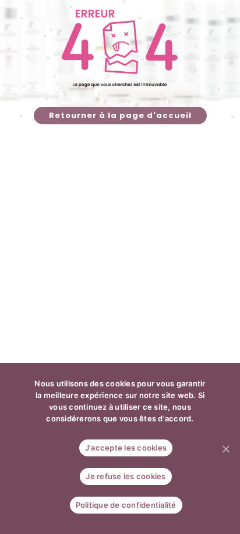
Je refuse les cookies (125, 476)
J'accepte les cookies (126, 447)
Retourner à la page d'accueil (120, 115)
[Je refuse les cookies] (225, 449)
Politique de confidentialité (126, 504)
